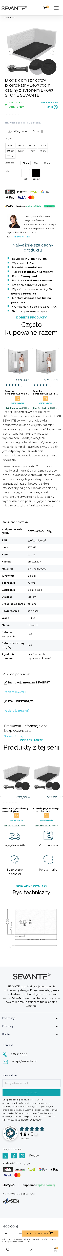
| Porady (33, 1155)
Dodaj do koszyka (37, 1233)
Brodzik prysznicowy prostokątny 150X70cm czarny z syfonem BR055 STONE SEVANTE (15, 809)
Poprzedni (10, 51)
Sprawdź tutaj (13, 736)
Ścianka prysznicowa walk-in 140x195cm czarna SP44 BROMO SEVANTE (16, 392)
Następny (53, 51)
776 (24, 1139)
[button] (61, 379)
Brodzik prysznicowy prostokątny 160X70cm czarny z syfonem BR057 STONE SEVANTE (46, 809)
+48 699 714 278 (21, 236)
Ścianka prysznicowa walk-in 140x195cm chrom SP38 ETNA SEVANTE (45, 392)
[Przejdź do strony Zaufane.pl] (10, 1133)
